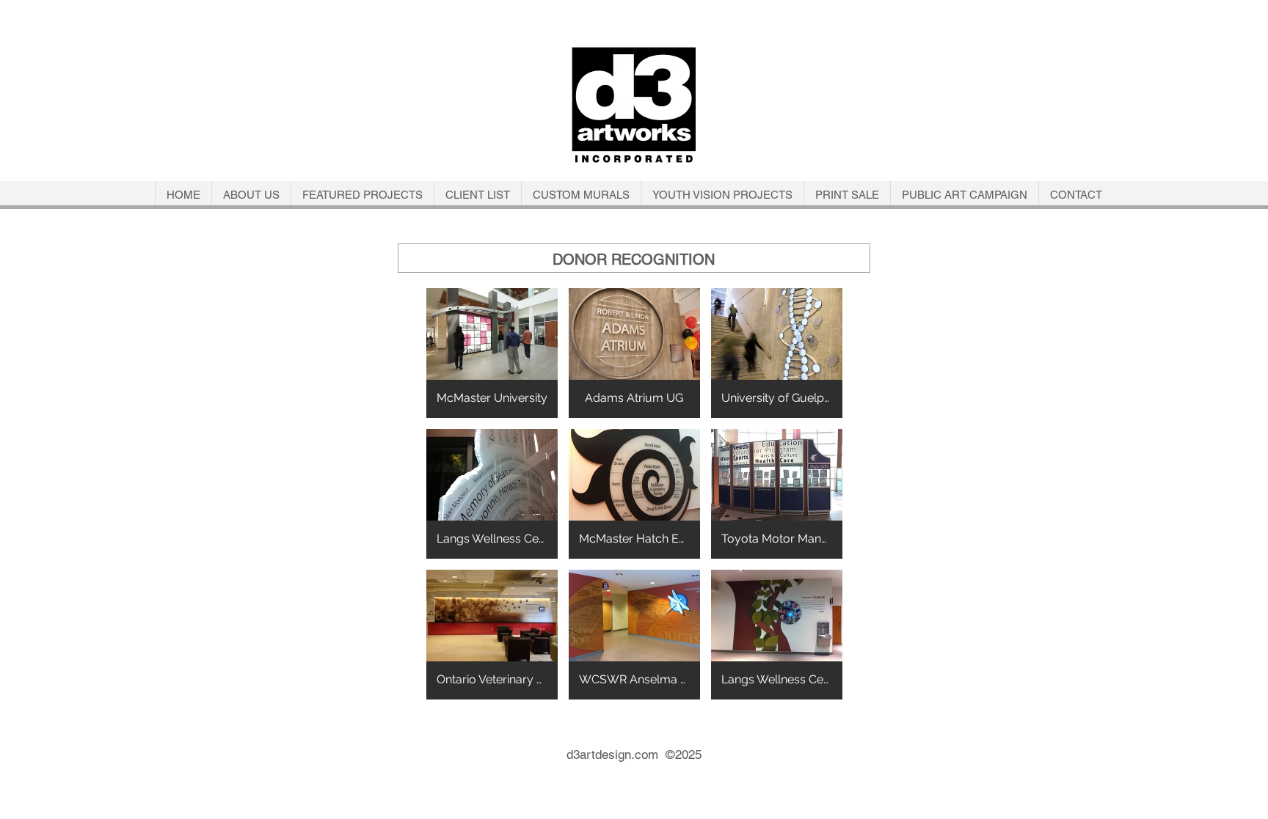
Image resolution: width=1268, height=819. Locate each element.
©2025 (684, 754)
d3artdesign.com (616, 754)
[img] (492, 353)
